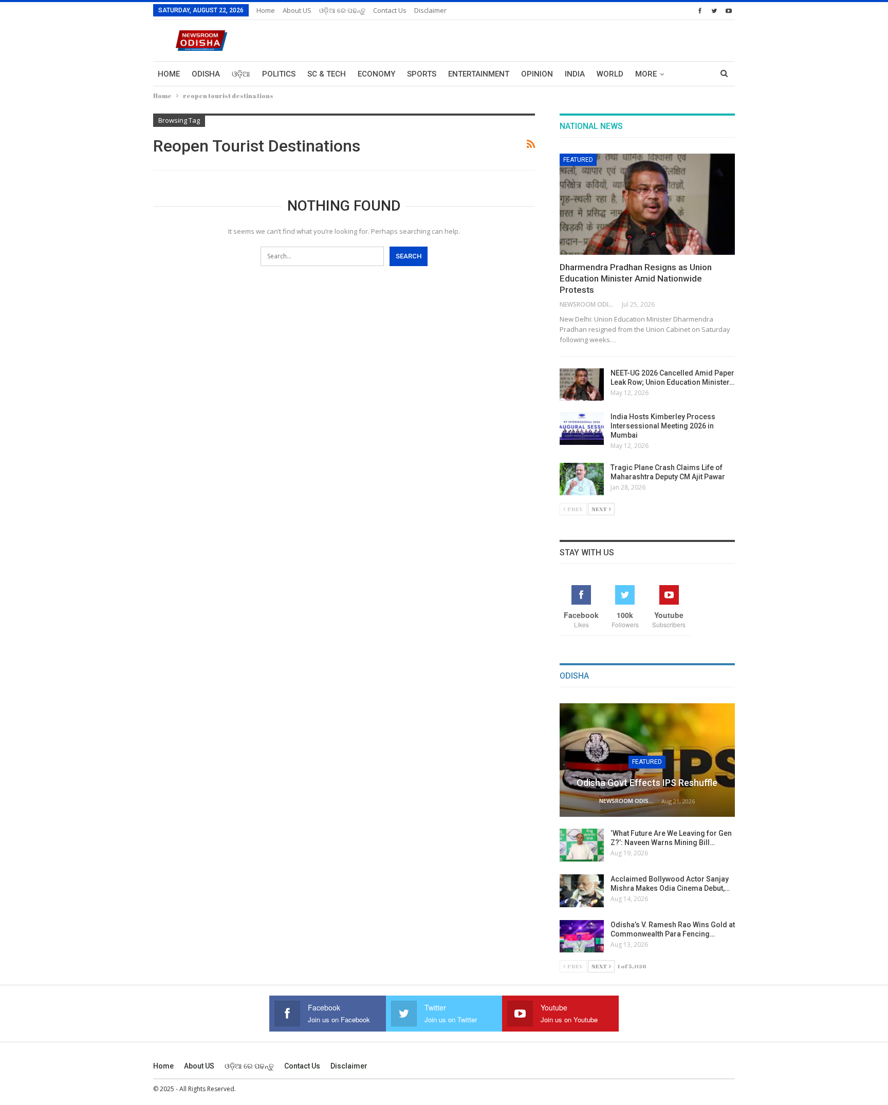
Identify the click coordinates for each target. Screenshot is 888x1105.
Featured (578, 159)
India (575, 74)
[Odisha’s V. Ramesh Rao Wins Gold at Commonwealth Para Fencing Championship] (582, 936)
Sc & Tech (326, 74)
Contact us (389, 10)
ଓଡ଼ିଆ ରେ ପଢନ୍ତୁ (342, 10)
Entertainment (478, 74)
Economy (376, 74)
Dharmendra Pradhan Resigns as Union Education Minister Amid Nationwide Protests (636, 278)
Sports (421, 74)
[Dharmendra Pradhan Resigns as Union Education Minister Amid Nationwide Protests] (647, 204)
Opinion (537, 74)
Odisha (206, 74)
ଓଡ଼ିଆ (241, 74)
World (610, 74)
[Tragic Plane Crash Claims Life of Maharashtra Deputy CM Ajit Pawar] (582, 479)
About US (297, 10)
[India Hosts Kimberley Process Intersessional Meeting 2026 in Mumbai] (582, 428)
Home (265, 10)
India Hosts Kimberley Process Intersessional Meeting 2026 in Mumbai (662, 426)
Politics (278, 74)
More (646, 74)
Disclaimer (430, 10)
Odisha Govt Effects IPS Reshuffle (647, 782)
